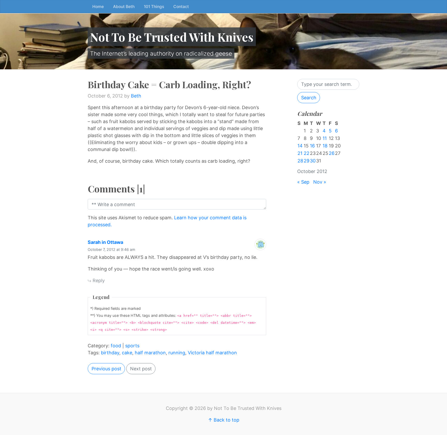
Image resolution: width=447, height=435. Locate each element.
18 (325, 145)
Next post (141, 368)
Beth (136, 96)
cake (127, 352)
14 (300, 145)
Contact (181, 6)
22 (306, 153)
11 (325, 138)
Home (98, 6)
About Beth (124, 6)
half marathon (150, 352)
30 (313, 160)
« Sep (303, 182)
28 (300, 160)
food (116, 345)
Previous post (106, 368)
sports (132, 345)
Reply (98, 280)
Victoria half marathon (212, 352)
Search (308, 97)
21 (299, 153)
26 (331, 153)
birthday (110, 352)
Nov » (319, 182)
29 (306, 160)
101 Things (154, 6)
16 (312, 145)
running (176, 352)
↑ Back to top (223, 420)
